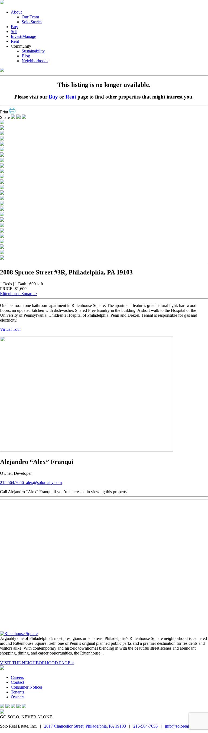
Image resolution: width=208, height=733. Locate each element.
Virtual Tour (10, 329)
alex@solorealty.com (44, 482)
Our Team (30, 17)
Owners (17, 697)
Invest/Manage (23, 36)
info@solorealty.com (182, 726)
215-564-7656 (145, 726)
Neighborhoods (35, 60)
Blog (26, 56)
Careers (17, 677)
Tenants (17, 692)
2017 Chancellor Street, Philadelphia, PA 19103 (85, 726)
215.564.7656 (13, 482)
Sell (14, 31)
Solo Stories (32, 21)
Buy (14, 26)
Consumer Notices (27, 687)
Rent (15, 41)
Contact (17, 682)
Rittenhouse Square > (18, 293)
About (16, 12)
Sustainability (33, 51)
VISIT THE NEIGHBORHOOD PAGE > (37, 662)
